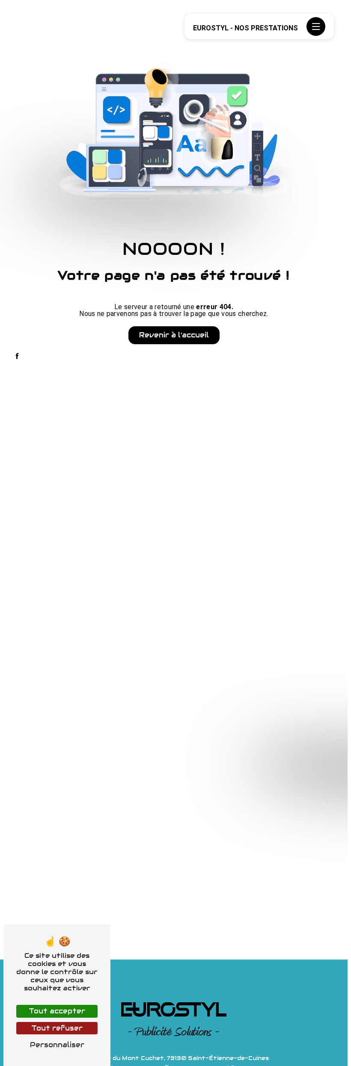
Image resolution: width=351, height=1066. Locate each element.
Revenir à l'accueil (174, 335)
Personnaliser (57, 1044)
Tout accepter (57, 1011)
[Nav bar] (315, 26)
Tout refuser (57, 1028)
